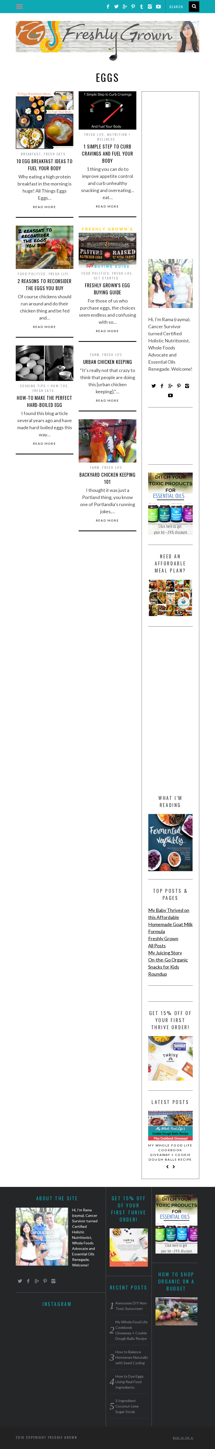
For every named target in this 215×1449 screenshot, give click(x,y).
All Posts (157, 945)
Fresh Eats (55, 154)
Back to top (182, 1437)
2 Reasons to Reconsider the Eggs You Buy (45, 284)
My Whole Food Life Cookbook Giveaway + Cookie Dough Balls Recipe (170, 1152)
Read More (44, 207)
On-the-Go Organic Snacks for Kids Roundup (168, 967)
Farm (95, 354)
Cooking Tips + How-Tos (44, 386)
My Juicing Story (165, 953)
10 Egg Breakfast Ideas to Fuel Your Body (45, 165)
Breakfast (31, 154)
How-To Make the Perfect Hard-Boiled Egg (44, 401)
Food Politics (95, 273)
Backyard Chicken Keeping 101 (107, 478)
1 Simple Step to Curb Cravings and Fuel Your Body (107, 153)
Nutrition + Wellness (114, 136)
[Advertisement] (170, 177)
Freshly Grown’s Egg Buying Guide (107, 289)
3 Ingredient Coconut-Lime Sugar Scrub (127, 1406)
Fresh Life (94, 134)
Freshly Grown (163, 938)
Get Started (106, 278)
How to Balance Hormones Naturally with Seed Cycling (131, 1357)
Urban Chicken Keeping (107, 361)
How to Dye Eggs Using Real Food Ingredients (129, 1381)
